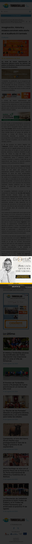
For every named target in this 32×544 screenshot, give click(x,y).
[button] (29, 258)
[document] (16, 272)
